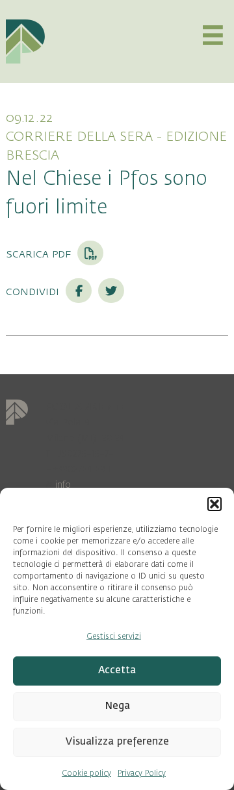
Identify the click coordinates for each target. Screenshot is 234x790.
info (63, 485)
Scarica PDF (40, 253)
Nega (117, 706)
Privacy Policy (142, 773)
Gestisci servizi (113, 636)
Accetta (117, 670)
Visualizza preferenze (117, 741)
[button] (214, 503)
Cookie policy (86, 773)
